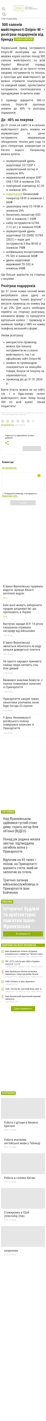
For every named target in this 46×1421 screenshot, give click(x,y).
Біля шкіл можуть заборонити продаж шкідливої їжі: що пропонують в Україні (22, 608)
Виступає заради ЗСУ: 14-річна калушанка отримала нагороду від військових (23, 627)
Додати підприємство (23, 1008)
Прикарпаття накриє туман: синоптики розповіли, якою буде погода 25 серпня (21, 702)
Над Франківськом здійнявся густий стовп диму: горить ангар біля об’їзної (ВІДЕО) (20, 825)
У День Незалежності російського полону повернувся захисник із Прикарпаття (18, 723)
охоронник (11, 1250)
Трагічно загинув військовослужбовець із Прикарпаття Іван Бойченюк (20, 886)
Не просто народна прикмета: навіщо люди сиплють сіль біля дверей (22, 665)
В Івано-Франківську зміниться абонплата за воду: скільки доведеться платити (22, 646)
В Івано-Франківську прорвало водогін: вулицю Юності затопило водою (23, 590)
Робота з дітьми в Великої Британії (21, 1124)
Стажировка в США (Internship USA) (16, 1214)
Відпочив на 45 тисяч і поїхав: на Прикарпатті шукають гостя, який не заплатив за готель (20, 866)
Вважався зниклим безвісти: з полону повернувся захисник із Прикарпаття (22, 683)
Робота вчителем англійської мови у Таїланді (22, 1141)
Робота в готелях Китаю (19, 1178)
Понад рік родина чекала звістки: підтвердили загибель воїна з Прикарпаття (21, 845)
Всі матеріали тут (23, 934)
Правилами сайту (10, 496)
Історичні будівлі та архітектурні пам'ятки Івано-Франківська (21, 917)
